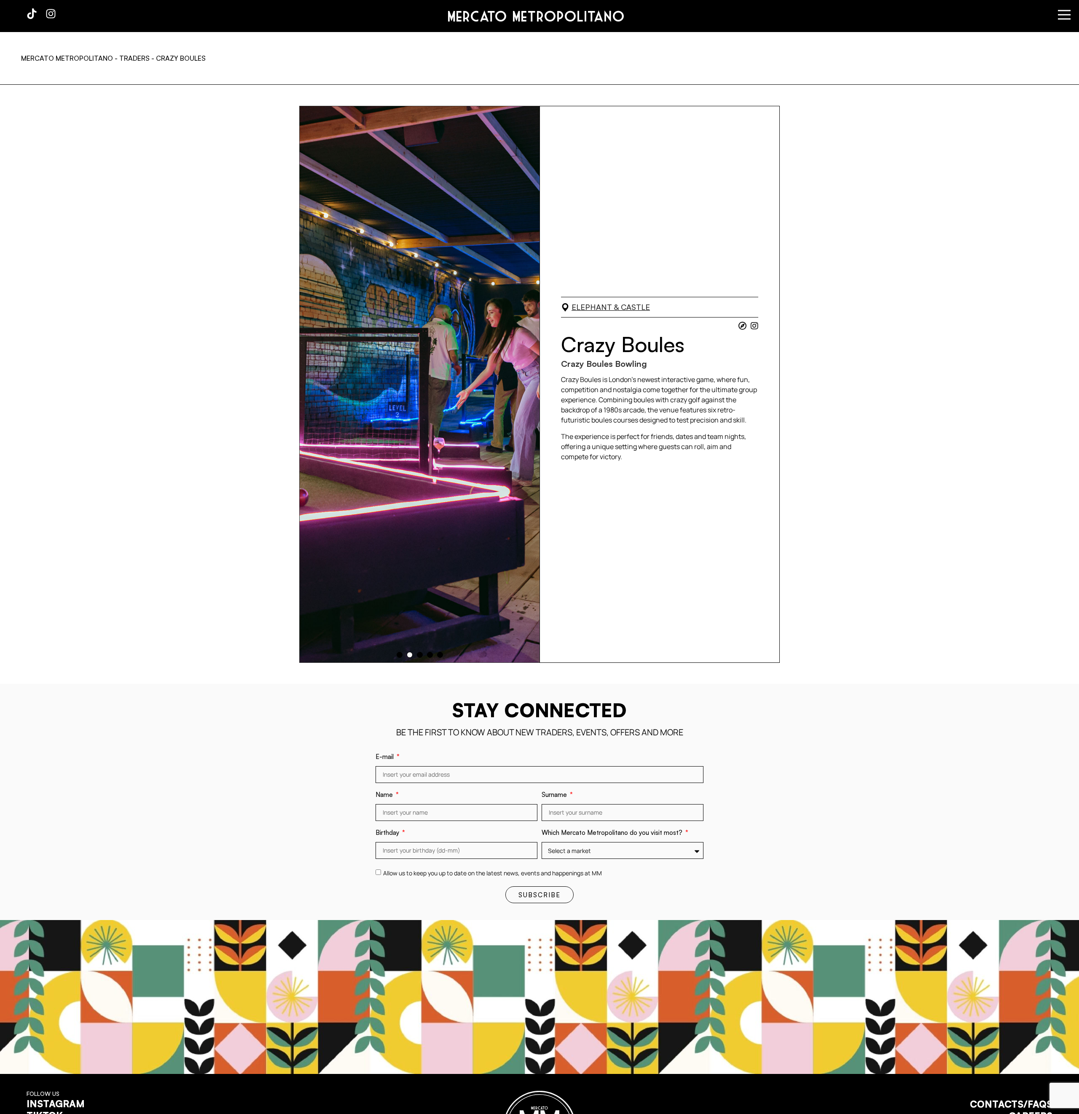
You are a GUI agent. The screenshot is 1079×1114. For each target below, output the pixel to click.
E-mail (385, 757)
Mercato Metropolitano (536, 16)
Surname (555, 795)
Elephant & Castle (611, 307)
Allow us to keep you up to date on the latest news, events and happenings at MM (492, 873)
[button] (400, 655)
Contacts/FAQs (1011, 1104)
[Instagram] (51, 13)
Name (385, 795)
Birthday (388, 833)
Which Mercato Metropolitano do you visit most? (613, 833)
